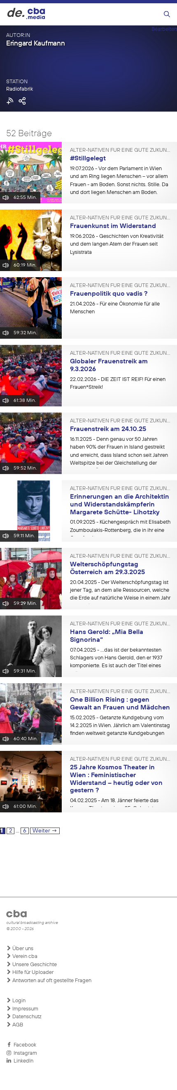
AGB (17, 1025)
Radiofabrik (19, 89)
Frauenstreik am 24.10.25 (108, 429)
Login (18, 1000)
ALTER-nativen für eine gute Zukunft (120, 150)
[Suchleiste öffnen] (167, 14)
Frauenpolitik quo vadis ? (108, 294)
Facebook (23, 1045)
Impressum (24, 1009)
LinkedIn (22, 1061)
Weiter (45, 831)
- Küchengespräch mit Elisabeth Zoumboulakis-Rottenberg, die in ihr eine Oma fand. (120, 530)
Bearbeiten (164, 29)
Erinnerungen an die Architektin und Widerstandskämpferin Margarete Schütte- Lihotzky (119, 504)
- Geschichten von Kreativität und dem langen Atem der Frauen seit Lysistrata (116, 244)
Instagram (24, 1053)
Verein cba (24, 956)
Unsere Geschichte (34, 964)
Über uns (22, 948)
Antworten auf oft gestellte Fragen (51, 980)
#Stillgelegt (88, 158)
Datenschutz (26, 1016)
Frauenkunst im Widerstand (113, 226)
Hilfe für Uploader (32, 972)
